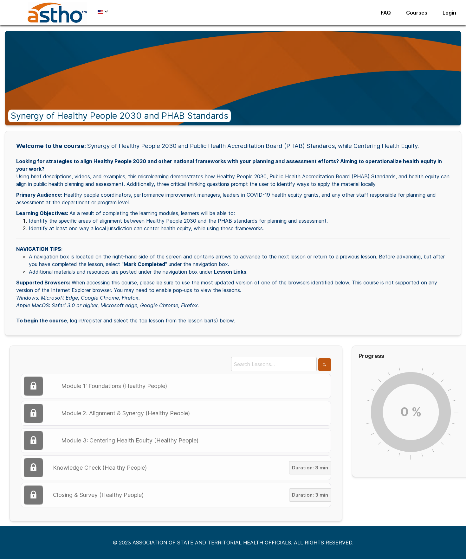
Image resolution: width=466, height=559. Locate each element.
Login (449, 13)
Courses (416, 13)
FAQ (386, 13)
